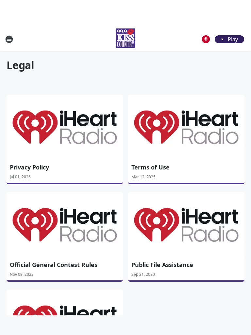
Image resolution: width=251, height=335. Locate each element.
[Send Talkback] (206, 39)
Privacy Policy (29, 167)
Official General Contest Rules (53, 264)
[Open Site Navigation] (9, 39)
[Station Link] (125, 39)
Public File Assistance (162, 264)
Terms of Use (150, 167)
